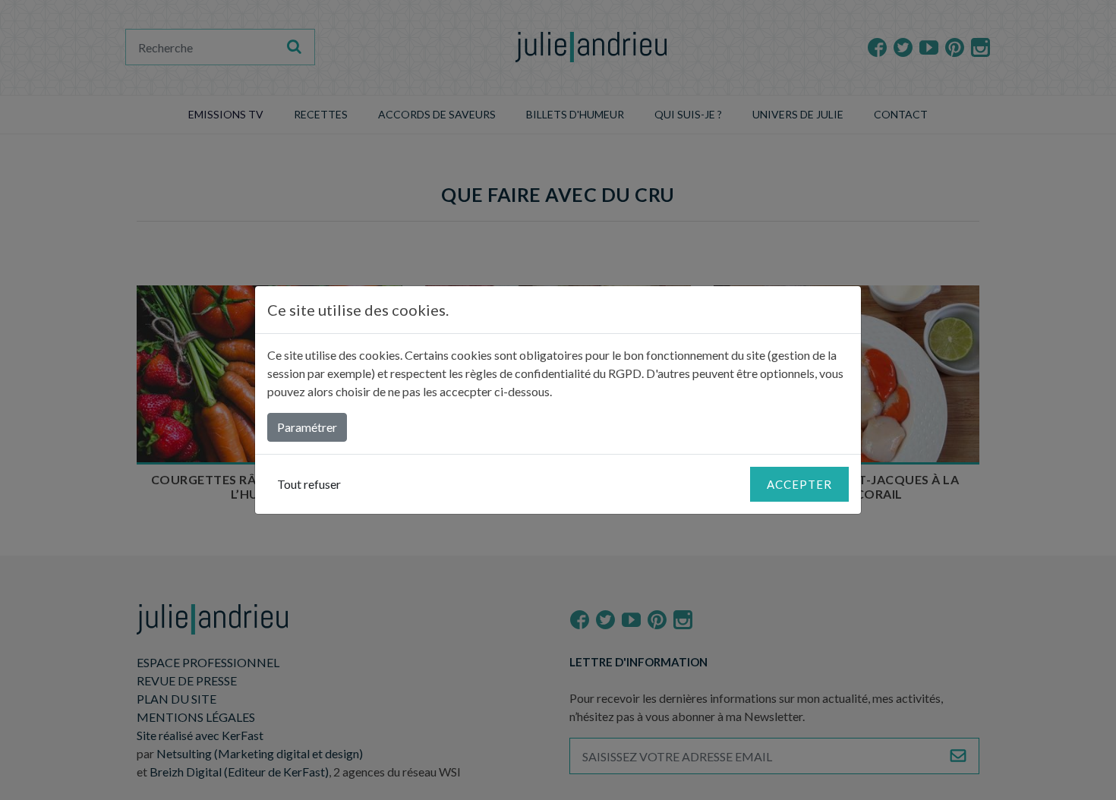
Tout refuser (309, 484)
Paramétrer (307, 427)
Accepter (799, 484)
